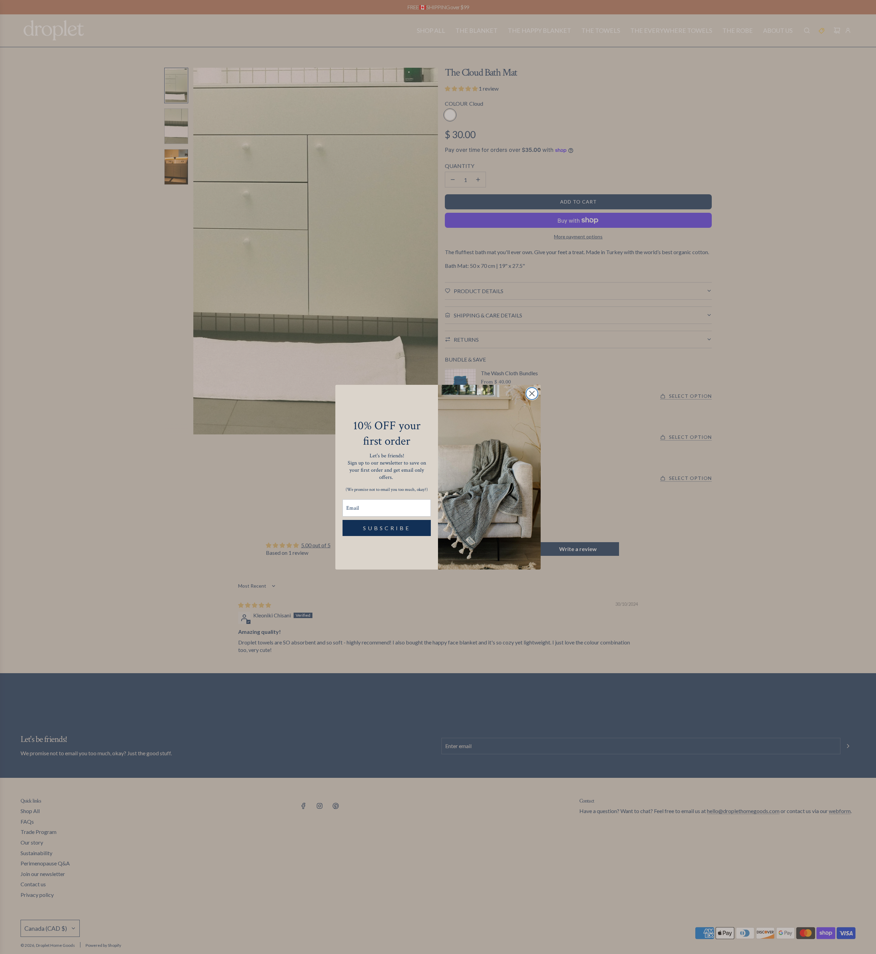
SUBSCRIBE (387, 528)
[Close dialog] (532, 394)
